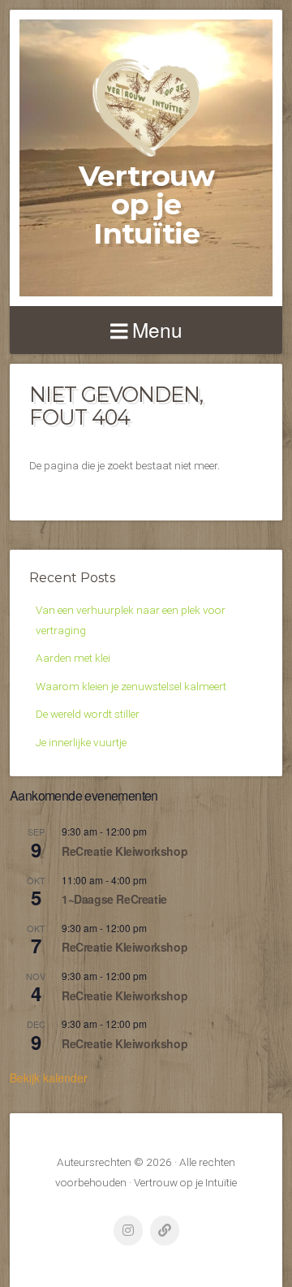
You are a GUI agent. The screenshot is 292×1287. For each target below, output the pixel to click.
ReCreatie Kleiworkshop (124, 851)
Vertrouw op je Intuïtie (146, 204)
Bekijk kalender (49, 1077)
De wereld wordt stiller (88, 713)
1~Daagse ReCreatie (114, 899)
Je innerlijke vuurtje (81, 742)
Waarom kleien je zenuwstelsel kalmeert (131, 686)
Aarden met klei (73, 657)
